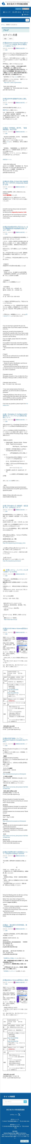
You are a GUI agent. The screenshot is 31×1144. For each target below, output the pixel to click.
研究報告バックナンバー (10, 971)
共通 (6, 50)
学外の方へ (26, 14)
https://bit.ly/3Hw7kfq (13, 1041)
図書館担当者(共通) (20, 48)
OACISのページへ (7, 159)
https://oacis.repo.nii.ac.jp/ (10, 619)
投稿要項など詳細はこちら (10, 958)
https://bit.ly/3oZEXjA (13, 1038)
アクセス (27, 12)
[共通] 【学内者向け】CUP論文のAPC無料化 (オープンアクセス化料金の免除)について (15, 415)
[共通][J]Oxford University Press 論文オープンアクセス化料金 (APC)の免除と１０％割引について (15, 44)
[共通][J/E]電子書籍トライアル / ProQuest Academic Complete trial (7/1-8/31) (15, 740)
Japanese (18, 9)
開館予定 (5, 110)
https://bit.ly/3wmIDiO (13, 689)
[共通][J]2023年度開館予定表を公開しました (15, 99)
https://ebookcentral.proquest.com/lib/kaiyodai (14, 774)
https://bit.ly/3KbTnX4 (13, 693)
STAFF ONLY (24, 1141)
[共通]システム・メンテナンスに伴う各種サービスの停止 (15, 571)
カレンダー (8, 12)
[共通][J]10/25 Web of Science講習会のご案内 (15, 629)
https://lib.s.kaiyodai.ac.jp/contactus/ (12, 561)
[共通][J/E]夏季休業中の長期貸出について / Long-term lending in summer (15, 853)
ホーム (3, 24)
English (26, 9)
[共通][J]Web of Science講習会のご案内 (15, 980)
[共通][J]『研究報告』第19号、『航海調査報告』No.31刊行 (15, 128)
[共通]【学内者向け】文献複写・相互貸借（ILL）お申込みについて (15, 506)
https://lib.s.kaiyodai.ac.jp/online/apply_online (14, 543)
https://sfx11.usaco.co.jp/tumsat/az (12, 82)
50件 (10, 38)
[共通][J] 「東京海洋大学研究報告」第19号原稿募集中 (15, 925)
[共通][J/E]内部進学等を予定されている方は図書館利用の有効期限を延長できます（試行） (15, 228)
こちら (15, 77)
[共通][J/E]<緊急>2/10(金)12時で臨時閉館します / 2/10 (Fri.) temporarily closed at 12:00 (15, 183)
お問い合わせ (17, 12)
